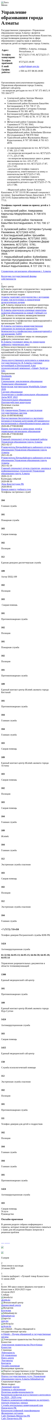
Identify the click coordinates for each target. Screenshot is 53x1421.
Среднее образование (12, 392)
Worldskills (6, 376)
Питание (5, 378)
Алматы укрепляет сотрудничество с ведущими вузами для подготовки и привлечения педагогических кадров (25, 300)
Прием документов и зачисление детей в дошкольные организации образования (21, 430)
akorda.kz (5, 1300)
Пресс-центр (7, 1358)
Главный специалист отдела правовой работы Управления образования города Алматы (24, 440)
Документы (7, 1360)
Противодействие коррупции (16, 402)
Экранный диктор (10, 1387)
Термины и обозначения (13, 1389)
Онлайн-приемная (10, 1366)
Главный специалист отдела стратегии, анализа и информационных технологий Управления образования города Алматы (26, 471)
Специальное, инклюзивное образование (22, 381)
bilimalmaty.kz (8, 1315)
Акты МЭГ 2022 (9, 397)
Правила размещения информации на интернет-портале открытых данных (25, 1401)
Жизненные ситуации (12, 1413)
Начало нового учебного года (16, 489)
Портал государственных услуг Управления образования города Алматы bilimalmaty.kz (23, 1377)
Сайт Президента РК (11, 1418)
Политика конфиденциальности (17, 1392)
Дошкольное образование (14, 384)
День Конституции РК (12, 484)
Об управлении (9, 1355)
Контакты (6, 1363)
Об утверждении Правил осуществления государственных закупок (21, 411)
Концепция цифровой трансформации (20, 1410)
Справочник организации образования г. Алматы (26, 271)
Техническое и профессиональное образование (24, 394)
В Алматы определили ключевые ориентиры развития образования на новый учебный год (24, 311)
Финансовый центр (11, 1305)
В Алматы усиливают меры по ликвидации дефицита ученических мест (23, 343)
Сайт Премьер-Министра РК (15, 1416)
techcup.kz (6, 1326)
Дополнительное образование (16, 399)
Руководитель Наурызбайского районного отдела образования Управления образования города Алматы (26, 450)
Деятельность (8, 1352)
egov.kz (4, 1321)
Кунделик (6, 1310)
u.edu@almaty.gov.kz (29, 66)
